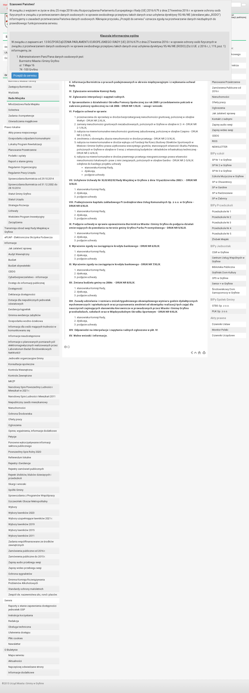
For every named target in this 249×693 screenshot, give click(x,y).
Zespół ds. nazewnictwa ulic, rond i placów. (32, 594)
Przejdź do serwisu (25, 75)
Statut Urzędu (16, 199)
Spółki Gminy (15, 489)
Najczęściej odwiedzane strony (26, 666)
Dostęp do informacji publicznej (26, 283)
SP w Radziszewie (222, 193)
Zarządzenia (15, 222)
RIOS (214, 141)
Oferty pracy (15, 419)
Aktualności (15, 661)
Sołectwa (13, 109)
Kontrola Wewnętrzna (20, 369)
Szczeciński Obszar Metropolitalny (27, 501)
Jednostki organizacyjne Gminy (26, 358)
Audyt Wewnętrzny (18, 254)
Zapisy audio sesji (222, 124)
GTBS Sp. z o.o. (220, 305)
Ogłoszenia (14, 425)
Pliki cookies (15, 638)
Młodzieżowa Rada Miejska (23, 104)
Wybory (12, 507)
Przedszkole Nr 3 (221, 222)
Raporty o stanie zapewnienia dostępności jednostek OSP (32, 607)
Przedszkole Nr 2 (221, 217)
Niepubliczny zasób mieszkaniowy (27, 402)
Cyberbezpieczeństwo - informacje (28, 277)
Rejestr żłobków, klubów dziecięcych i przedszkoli (29, 476)
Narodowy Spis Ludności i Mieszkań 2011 (31, 396)
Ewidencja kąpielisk (19, 309)
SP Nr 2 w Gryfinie (221, 165)
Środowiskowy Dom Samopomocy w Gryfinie (225, 291)
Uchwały (13, 210)
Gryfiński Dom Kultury (224, 272)
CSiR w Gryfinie (220, 252)
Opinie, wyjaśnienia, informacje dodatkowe (32, 430)
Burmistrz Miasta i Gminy (22, 80)
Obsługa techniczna (19, 626)
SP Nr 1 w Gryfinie (221, 159)
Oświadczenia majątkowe (22, 121)
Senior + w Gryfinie (222, 283)
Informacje (10, 242)
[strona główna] (199, 353)
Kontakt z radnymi (222, 119)
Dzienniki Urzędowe (223, 335)
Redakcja (13, 621)
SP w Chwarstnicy (222, 181)
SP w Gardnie (219, 187)
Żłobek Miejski (220, 239)
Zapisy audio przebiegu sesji (24, 562)
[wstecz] (191, 353)
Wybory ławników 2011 (21, 535)
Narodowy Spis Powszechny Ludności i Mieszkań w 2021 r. (30, 389)
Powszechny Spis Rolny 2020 (24, 451)
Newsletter (14, 643)
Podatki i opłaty (17, 155)
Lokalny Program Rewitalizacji (25, 144)
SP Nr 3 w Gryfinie (221, 170)
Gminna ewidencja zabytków (24, 315)
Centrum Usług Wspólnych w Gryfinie (228, 259)
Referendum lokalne (19, 457)
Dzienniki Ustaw (221, 324)
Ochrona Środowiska (20, 413)
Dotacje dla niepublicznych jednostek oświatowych (29, 302)
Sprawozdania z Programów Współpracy (31, 495)
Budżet (12, 259)
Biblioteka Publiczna (223, 267)
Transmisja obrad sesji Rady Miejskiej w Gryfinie (26, 230)
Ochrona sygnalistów (20, 573)
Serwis (8, 600)
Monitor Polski (220, 329)
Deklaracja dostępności (21, 294)
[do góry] (195, 353)
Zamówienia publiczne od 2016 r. (26, 550)
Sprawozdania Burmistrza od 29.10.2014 (31, 178)
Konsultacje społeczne (21, 364)
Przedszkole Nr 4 (221, 228)
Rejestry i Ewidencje (19, 463)
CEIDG (11, 271)
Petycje (12, 436)
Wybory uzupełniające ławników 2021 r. (30, 518)
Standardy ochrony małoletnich (25, 589)
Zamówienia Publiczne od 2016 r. (226, 89)
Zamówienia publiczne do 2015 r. (26, 556)
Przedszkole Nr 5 (221, 233)
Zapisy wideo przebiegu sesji (24, 568)
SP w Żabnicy (219, 198)
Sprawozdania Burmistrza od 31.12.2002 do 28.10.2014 (32, 186)
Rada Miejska (16, 98)
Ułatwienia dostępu (19, 632)
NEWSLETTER (219, 146)
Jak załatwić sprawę (20, 248)
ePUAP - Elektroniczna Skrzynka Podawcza (28, 237)
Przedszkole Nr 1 (221, 211)
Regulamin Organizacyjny (22, 167)
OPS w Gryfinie (220, 278)
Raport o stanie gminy (20, 161)
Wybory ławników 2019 (21, 524)
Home (6, 4)
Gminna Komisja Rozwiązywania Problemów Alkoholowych (26, 581)
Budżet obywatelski (19, 265)
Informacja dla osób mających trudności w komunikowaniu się (32, 328)
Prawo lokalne (12, 127)
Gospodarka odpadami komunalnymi (29, 138)
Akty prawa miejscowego (22, 132)
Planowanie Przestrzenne (22, 149)
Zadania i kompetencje (21, 115)
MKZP (11, 381)
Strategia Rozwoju (18, 205)
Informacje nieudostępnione (24, 336)
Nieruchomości (16, 407)
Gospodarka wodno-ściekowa (25, 321)
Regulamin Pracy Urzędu (22, 172)
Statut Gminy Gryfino (19, 193)
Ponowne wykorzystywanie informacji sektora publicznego (29, 444)
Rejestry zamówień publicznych (26, 468)
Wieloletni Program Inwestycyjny (26, 216)
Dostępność (15, 288)
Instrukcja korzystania (20, 615)
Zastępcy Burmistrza (20, 86)
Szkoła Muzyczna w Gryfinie (228, 176)
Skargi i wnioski (17, 484)
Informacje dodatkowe (21, 672)
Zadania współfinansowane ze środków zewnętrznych (31, 543)
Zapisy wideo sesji (222, 130)
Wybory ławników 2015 (21, 530)
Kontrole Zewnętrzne (20, 375)
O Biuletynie (11, 649)
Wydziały (13, 92)
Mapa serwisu (16, 655)
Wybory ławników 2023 (21, 512)
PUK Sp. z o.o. (220, 311)
